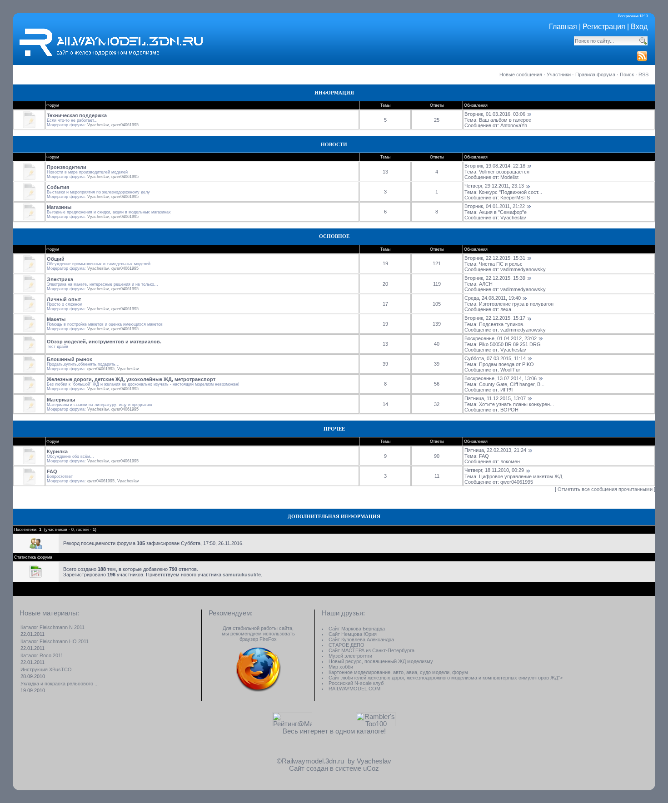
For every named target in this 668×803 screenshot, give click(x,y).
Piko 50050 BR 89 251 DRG (510, 344)
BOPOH (509, 409)
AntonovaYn (513, 125)
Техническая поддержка (77, 115)
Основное (334, 236)
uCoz (371, 768)
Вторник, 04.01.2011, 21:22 (494, 206)
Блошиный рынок (69, 359)
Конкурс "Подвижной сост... (510, 192)
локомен (510, 461)
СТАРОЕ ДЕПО (346, 645)
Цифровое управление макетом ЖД (520, 476)
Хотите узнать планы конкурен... (516, 404)
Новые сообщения (520, 74)
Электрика (60, 279)
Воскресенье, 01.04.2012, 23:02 (500, 338)
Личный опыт (64, 299)
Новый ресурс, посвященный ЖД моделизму (381, 661)
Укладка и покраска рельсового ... (59, 683)
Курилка (57, 451)
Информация (334, 92)
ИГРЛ (506, 389)
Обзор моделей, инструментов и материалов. (104, 341)
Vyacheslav (98, 125)
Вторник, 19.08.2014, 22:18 (494, 166)
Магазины (59, 207)
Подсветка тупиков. (501, 324)
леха (505, 309)
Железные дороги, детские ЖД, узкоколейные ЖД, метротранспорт (131, 379)
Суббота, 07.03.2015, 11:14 (495, 358)
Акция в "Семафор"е (503, 212)
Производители (66, 167)
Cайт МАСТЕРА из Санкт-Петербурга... (374, 650)
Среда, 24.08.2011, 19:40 (492, 298)
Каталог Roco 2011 (41, 655)
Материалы (61, 399)
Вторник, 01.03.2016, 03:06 (494, 114)
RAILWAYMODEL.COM (354, 688)
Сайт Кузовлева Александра (361, 639)
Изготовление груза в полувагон (516, 304)
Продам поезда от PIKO (506, 364)
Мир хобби (341, 666)
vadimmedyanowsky (523, 269)
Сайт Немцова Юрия (353, 634)
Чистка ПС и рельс (501, 264)
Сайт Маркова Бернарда (357, 628)
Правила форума (595, 74)
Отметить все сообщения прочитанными (605, 489)
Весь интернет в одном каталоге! (334, 731)
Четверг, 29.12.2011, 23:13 (494, 185)
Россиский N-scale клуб (356, 683)
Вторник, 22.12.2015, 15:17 (494, 318)
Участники (559, 74)
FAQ (484, 456)
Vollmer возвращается (504, 171)
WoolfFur (510, 369)
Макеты (56, 319)
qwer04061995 (125, 125)
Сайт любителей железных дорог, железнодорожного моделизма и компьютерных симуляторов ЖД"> (446, 677)
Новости (334, 144)
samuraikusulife (242, 574)
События (58, 187)
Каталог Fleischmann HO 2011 (54, 641)
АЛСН (486, 284)
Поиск (627, 74)
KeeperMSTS (515, 197)
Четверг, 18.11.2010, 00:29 (494, 470)
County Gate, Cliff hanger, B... (511, 384)
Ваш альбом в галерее (505, 120)
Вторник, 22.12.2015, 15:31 (494, 258)
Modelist (509, 177)
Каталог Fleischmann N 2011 (52, 627)
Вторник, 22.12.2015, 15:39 (494, 278)
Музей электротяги (350, 656)
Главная (563, 26)
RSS (643, 74)
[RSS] (642, 59)
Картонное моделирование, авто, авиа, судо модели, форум (398, 672)
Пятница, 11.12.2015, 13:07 (495, 398)
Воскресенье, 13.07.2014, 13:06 (500, 378)
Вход (639, 26)
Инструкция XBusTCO (46, 669)
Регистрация (604, 26)
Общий (56, 259)
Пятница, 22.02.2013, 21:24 (495, 450)
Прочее (334, 428)
